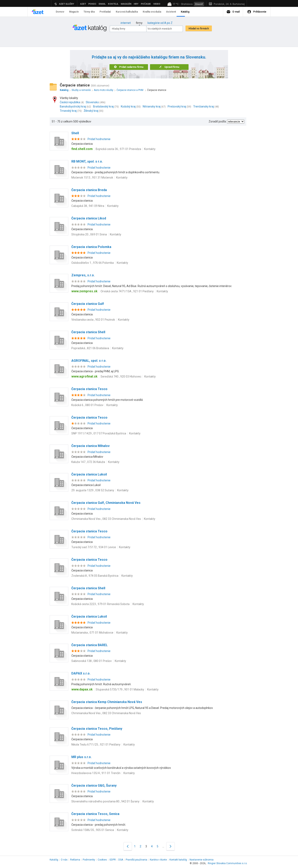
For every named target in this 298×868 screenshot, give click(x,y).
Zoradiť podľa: (217, 121)
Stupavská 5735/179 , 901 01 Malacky (120, 689)
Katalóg (54, 859)
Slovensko (92, 102)
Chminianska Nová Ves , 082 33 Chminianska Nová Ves (106, 518)
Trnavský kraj (68, 110)
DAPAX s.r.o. (80, 673)
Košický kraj (128, 106)
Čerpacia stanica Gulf (87, 304)
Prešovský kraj (177, 106)
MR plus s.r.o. (81, 757)
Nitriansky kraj (152, 106)
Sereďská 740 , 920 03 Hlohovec (121, 376)
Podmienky (89, 859)
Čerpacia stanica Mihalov (90, 446)
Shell (75, 133)
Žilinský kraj (91, 110)
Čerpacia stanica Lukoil (89, 474)
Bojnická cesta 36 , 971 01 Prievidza (118, 149)
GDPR (112, 859)
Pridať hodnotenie (99, 139)
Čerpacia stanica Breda (89, 190)
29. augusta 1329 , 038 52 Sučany (92, 490)
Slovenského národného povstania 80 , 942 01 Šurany (105, 801)
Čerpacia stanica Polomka (91, 247)
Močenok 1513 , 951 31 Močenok (92, 177)
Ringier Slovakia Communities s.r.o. (227, 863)
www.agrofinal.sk (84, 376)
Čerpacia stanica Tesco (89, 389)
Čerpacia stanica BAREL (89, 645)
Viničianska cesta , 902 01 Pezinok (93, 319)
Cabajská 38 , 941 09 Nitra (87, 205)
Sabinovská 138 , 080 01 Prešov (91, 661)
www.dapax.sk (82, 689)
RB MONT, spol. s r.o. (87, 161)
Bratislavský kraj (103, 106)
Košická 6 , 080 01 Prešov (87, 405)
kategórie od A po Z (160, 22)
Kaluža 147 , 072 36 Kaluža (88, 462)
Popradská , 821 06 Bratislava (90, 348)
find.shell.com (82, 149)
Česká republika (70, 102)
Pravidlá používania (136, 859)
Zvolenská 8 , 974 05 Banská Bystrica (94, 575)
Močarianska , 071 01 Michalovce (92, 632)
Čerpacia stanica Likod (88, 218)
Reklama (75, 859)
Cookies (102, 859)
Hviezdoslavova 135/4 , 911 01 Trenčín (95, 773)
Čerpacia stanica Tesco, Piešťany (96, 729)
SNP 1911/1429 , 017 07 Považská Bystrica (98, 433)
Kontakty (149, 149)
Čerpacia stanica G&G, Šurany (94, 785)
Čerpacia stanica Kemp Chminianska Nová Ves (106, 702)
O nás (64, 859)
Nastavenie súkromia (201, 859)
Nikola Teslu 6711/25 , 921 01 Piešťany (95, 744)
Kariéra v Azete (158, 859)
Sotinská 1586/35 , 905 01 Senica (92, 830)
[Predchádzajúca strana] (127, 846)
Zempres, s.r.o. (83, 275)
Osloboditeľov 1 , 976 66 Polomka (92, 262)
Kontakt (178, 859)
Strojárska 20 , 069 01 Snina (89, 234)
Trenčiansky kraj (203, 106)
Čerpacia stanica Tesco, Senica (95, 814)
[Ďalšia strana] (170, 846)
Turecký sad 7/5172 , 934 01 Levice (93, 547)
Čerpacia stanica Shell (88, 332)
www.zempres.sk (84, 291)
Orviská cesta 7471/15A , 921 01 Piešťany (127, 291)
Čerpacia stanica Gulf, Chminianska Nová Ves (105, 503)
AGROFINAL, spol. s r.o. (88, 361)
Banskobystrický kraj (73, 106)
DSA (120, 859)
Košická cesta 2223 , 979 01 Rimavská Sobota (100, 604)
